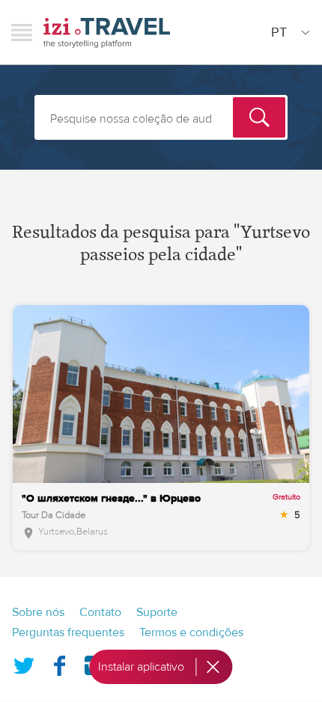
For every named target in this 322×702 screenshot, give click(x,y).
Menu (21, 32)
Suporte (156, 612)
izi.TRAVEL (106, 32)
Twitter (24, 662)
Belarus (92, 532)
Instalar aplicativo (141, 666)
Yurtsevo (56, 532)
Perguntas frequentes (68, 632)
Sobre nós (38, 612)
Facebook (59, 662)
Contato (100, 612)
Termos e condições (191, 632)
